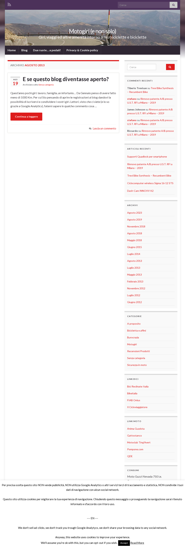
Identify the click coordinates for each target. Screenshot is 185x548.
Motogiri (132, 344)
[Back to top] (176, 539)
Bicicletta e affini (136, 330)
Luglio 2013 (133, 267)
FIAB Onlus (133, 400)
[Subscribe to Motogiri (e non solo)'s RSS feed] (9, 4)
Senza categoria (46, 84)
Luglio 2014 (133, 253)
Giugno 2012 (134, 302)
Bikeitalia (132, 393)
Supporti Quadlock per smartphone (147, 156)
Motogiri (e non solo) (92, 31)
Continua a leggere (26, 116)
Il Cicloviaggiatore (137, 407)
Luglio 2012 (133, 295)
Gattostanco (134, 435)
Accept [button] (124, 542)
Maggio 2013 (134, 274)
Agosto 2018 (134, 233)
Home (12, 50)
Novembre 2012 (136, 288)
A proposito (134, 323)
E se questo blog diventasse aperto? (66, 79)
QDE (130, 456)
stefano (132, 98)
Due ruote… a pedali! (47, 50)
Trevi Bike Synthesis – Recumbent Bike (149, 175)
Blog (24, 50)
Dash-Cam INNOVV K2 (140, 190)
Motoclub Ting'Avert (138, 442)
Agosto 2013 (134, 260)
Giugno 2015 (134, 247)
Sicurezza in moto (137, 364)
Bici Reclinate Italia (138, 386)
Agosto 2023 (134, 212)
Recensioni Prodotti (138, 351)
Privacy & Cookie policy (82, 50)
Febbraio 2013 (135, 281)
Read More (137, 542)
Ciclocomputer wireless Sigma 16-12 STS (150, 183)
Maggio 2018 (134, 240)
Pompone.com (135, 449)
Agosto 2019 (134, 219)
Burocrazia (133, 337)
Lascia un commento (104, 128)
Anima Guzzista (136, 428)
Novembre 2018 (136, 226)
